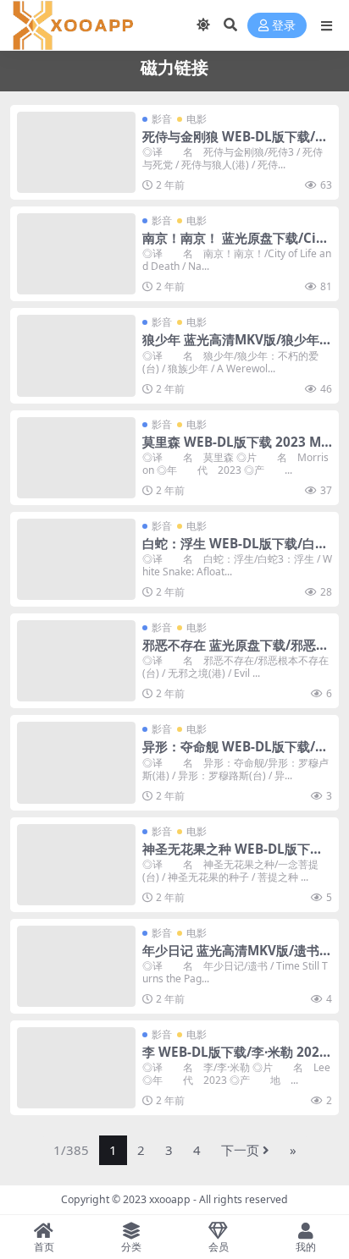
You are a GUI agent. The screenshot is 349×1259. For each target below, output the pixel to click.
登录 (284, 25)
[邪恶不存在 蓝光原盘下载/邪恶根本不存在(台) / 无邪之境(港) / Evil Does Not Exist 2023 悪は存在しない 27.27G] (76, 660)
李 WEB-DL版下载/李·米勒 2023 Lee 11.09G (234, 1059)
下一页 (240, 1149)
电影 (196, 119)
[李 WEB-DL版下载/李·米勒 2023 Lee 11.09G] (76, 1067)
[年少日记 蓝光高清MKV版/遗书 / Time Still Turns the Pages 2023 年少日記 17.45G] (76, 966)
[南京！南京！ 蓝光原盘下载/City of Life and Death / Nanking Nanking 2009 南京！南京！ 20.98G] (76, 253)
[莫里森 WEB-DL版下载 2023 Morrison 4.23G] (76, 457)
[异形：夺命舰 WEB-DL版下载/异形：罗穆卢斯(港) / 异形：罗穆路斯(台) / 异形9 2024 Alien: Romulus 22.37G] (76, 762)
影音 (162, 119)
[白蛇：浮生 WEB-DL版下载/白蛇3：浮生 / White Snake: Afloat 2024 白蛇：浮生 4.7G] (76, 559)
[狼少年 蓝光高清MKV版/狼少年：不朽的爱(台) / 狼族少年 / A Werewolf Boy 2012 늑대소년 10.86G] (76, 355)
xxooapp (170, 1199)
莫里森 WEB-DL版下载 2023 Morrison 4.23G (235, 449)
